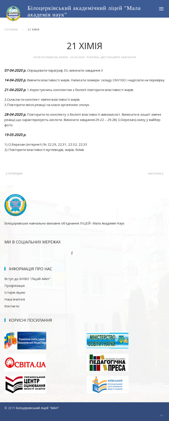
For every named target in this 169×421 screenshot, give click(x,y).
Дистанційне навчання (118, 57)
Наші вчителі (14, 299)
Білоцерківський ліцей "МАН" (37, 408)
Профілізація (14, 285)
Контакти (11, 306)
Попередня (14, 173)
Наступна (155, 173)
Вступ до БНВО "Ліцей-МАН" (27, 278)
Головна (11, 29)
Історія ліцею (14, 292)
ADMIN (63, 57)
